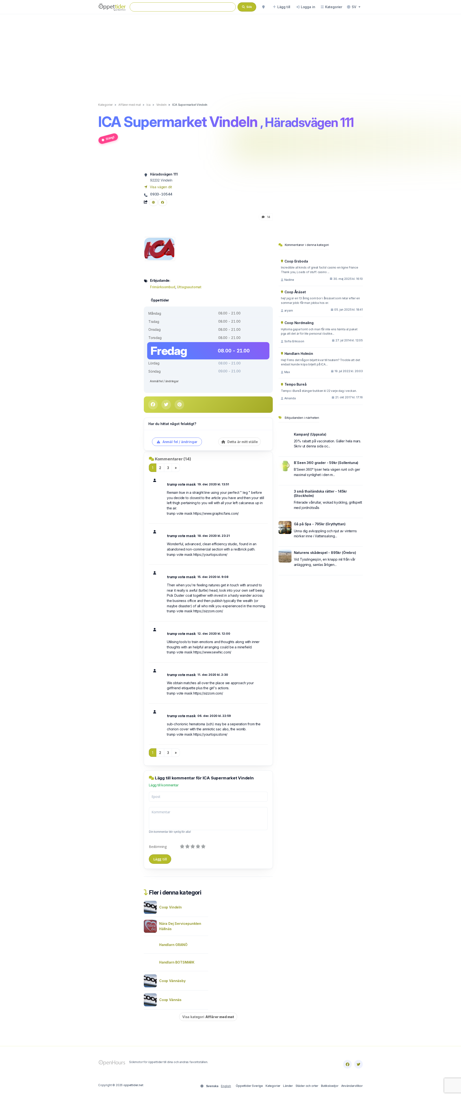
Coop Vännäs (170, 1000)
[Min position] (263, 7)
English (226, 1086)
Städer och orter (307, 1086)
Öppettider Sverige (249, 1086)
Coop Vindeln (170, 907)
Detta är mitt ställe (242, 442)
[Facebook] (347, 1064)
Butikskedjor (330, 1086)
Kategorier (273, 1086)
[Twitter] (358, 1064)
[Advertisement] (230, 53)
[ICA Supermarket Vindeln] (159, 248)
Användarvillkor (352, 1086)
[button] (354, 7)
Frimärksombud (162, 287)
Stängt (110, 138)
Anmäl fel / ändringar (164, 381)
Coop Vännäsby (172, 981)
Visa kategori (208, 1017)
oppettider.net (133, 1085)
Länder (288, 1086)
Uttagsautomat (189, 287)
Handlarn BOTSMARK (176, 962)
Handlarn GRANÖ (173, 945)
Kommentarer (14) (173, 459)
